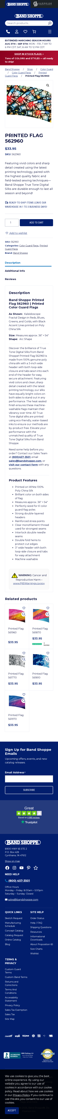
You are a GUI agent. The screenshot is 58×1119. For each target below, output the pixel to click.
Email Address (15, 772)
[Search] (49, 23)
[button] (48, 85)
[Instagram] (14, 868)
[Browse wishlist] (25, 32)
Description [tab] (12, 262)
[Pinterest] (28, 868)
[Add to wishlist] (23, 608)
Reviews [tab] (10, 279)
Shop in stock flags (28, 54)
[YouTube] (21, 868)
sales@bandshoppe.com (25, 460)
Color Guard (46, 69)
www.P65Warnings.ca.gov (29, 583)
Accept (12, 1110)
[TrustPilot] (35, 868)
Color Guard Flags (21, 72)
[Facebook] (7, 868)
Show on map (12, 861)
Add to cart (36, 222)
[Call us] (8, 32)
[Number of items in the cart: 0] (34, 31)
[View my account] (17, 32)
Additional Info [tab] (15, 270)
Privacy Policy (21, 1095)
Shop (30, 69)
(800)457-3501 (21, 457)
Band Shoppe (12, 69)
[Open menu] (50, 31)
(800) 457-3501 (19, 880)
